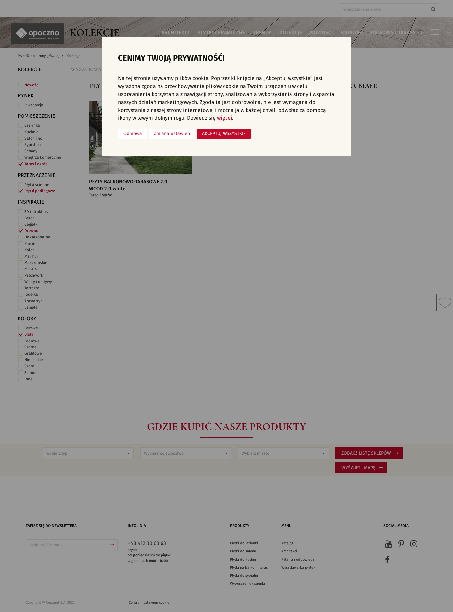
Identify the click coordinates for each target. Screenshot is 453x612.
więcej (224, 118)
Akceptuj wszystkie (224, 133)
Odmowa (132, 133)
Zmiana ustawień (172, 133)
